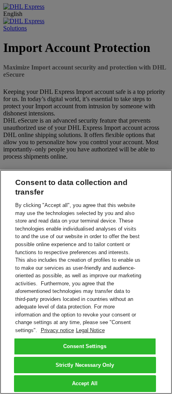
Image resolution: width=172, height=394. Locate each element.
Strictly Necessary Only (85, 365)
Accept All (85, 383)
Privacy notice (57, 330)
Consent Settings (84, 346)
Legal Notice (90, 330)
